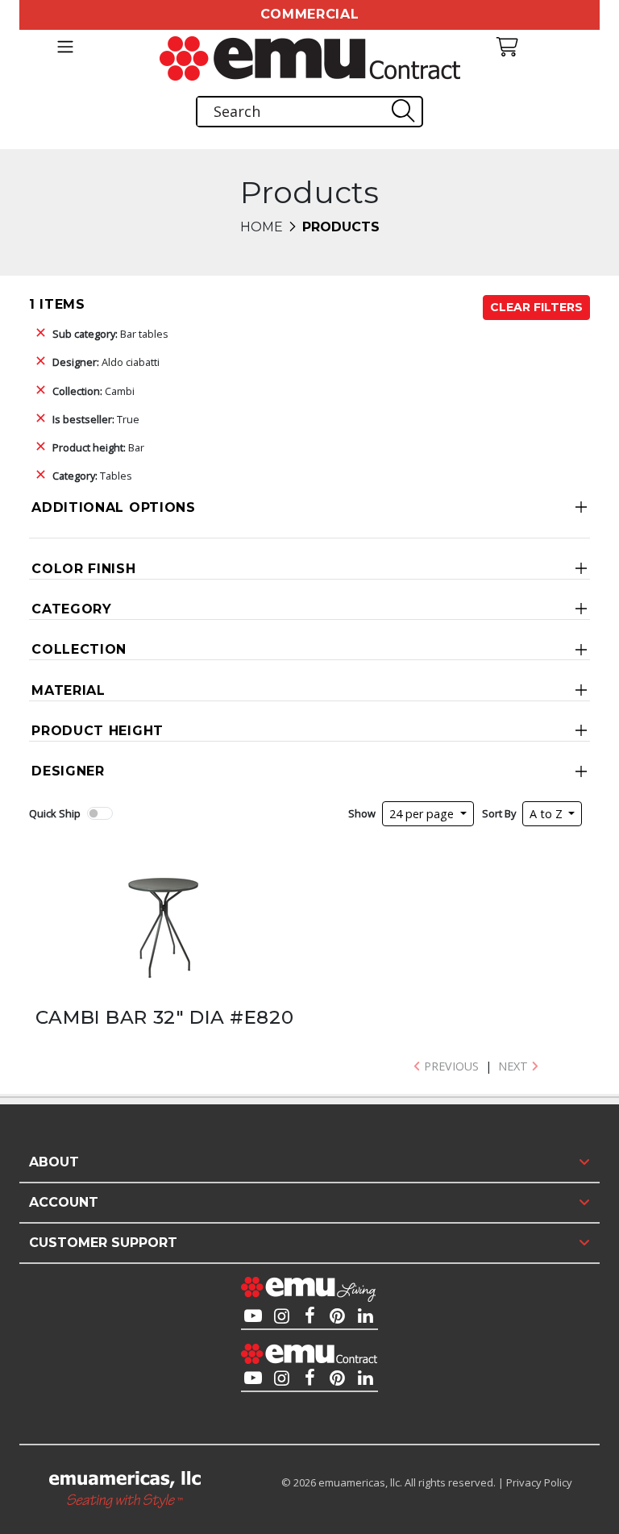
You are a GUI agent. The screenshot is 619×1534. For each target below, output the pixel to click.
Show (362, 813)
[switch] (100, 813)
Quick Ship (55, 813)
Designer (68, 771)
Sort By (499, 813)
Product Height (97, 730)
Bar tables (110, 333)
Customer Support (103, 1242)
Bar (98, 447)
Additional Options (113, 507)
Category (71, 609)
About (54, 1162)
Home (261, 227)
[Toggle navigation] (65, 47)
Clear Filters (536, 307)
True (95, 419)
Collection (79, 649)
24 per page (423, 813)
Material (68, 690)
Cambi (93, 391)
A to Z (548, 813)
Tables (92, 475)
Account (63, 1202)
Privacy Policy (539, 1482)
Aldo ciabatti (106, 362)
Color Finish (83, 568)
